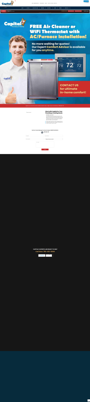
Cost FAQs (51, 3)
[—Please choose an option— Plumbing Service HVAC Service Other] (54, 139)
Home (32, 3)
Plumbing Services (36, 3)
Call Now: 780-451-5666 (45, 251)
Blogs (49, 3)
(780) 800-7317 (61, 105)
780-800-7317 (46, 131)
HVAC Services (42, 3)
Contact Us (55, 3)
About (46, 3)
